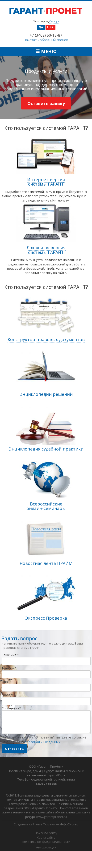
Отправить (14, 748)
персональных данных (42, 742)
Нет (50, 27)
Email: (7, 682)
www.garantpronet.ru (51, 817)
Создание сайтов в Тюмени (34, 824)
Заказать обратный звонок (46, 40)
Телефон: (9, 668)
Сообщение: (12, 708)
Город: (7, 695)
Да (40, 27)
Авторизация (46, 847)
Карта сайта (46, 837)
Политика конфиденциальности (46, 841)
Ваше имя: (10, 655)
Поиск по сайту (46, 833)
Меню (48, 51)
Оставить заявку (46, 103)
